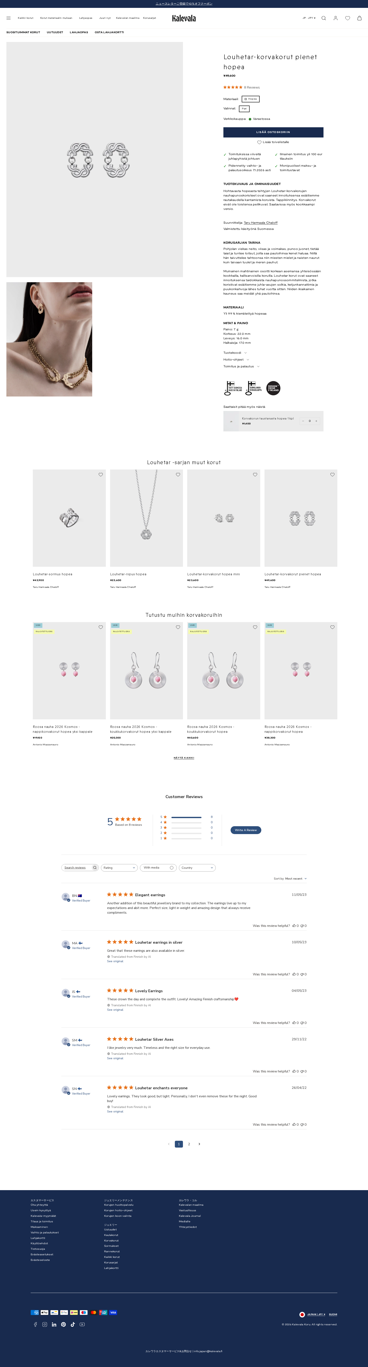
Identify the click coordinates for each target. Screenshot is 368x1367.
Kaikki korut (112, 1257)
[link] (336, 18)
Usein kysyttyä (41, 1210)
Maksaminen (39, 1227)
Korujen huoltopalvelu (119, 1205)
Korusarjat (149, 18)
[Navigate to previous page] (169, 1144)
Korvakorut (111, 1241)
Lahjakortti (38, 1238)
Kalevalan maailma (127, 18)
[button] (8, 18)
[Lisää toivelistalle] (101, 475)
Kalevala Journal (190, 1216)
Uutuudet (110, 1229)
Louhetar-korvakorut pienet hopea (292, 574)
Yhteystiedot (188, 1227)
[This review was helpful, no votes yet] (294, 925)
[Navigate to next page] (199, 1144)
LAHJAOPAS (79, 32)
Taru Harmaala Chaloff (261, 223)
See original (115, 961)
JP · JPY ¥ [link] (309, 18)
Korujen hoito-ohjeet (118, 1210)
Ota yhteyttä (39, 1205)
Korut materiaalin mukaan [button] (56, 18)
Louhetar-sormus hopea (52, 574)
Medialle (184, 1221)
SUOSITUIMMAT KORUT (23, 32)
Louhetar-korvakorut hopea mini (213, 574)
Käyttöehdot (39, 1243)
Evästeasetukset (42, 1254)
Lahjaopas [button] (85, 18)
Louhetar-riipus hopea (128, 574)
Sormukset (111, 1246)
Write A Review (246, 830)
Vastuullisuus (187, 1210)
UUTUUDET (55, 32)
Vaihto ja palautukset (45, 1232)
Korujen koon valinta (118, 1216)
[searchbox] (76, 867)
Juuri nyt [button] (105, 18)
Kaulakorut (111, 1235)
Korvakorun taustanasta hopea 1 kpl (268, 419)
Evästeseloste (40, 1260)
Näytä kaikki (184, 758)
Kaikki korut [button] (25, 18)
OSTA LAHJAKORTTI (109, 32)
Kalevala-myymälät (43, 1216)
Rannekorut (112, 1251)
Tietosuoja (38, 1249)
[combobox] (119, 868)
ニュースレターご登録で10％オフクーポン (184, 4)
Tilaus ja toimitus (42, 1221)
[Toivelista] (347, 18)
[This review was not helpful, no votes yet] (301, 925)
